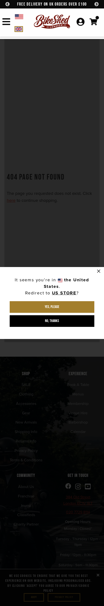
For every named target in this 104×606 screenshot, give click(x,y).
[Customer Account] (80, 22)
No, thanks (52, 321)
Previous (7, 4)
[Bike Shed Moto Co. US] (23, 16)
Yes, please (52, 307)
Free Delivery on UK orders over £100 (52, 4)
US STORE (64, 293)
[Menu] (6, 22)
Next (96, 4)
